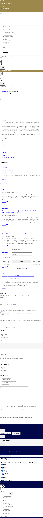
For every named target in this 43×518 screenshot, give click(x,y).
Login (21, 261)
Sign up (26, 268)
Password (16, 254)
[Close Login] (2, 436)
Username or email (17, 249)
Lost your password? (21, 264)
